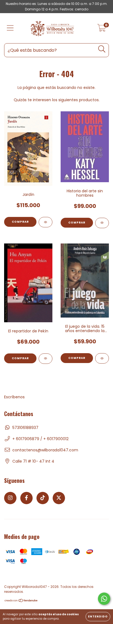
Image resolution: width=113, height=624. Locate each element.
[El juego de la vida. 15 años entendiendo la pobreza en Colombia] (102, 358)
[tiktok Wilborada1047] (42, 498)
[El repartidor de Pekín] (45, 358)
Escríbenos (14, 397)
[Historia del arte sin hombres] (102, 223)
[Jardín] (45, 222)
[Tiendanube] (21, 601)
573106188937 (25, 427)
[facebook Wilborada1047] (26, 498)
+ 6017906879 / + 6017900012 (40, 439)
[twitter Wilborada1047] (59, 498)
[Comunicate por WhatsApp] (104, 599)
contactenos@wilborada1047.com (45, 450)
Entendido (98, 616)
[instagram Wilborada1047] (10, 498)
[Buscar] (101, 49)
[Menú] (10, 28)
